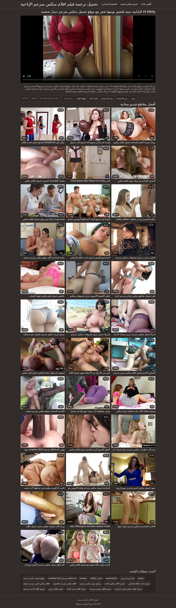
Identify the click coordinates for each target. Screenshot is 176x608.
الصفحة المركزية (109, 4)
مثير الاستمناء (122, 98)
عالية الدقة (93, 98)
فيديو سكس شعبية (128, 4)
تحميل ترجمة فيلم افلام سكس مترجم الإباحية (59, 4)
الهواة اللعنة (81, 98)
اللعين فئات (146, 4)
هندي (133, 98)
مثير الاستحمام (107, 98)
